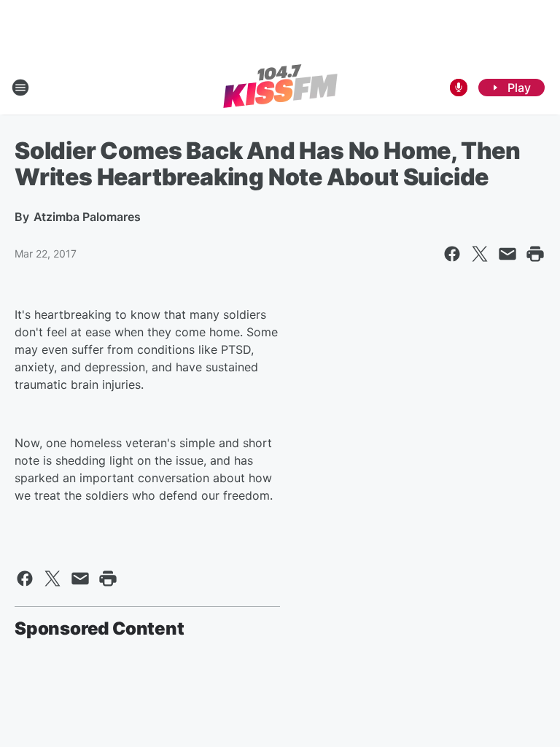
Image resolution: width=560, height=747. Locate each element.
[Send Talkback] (458, 87)
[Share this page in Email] (507, 254)
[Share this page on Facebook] (452, 254)
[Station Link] (280, 87)
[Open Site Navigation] (20, 87)
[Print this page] (535, 254)
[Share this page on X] (480, 254)
